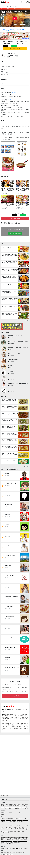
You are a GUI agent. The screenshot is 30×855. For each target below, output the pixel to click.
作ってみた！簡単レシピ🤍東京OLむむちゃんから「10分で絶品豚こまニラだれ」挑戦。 (9, 427)
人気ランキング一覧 (24, 676)
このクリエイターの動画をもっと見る (15, 218)
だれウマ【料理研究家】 (13, 359)
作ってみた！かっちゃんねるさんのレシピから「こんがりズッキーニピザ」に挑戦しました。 (10, 460)
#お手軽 (15, 30)
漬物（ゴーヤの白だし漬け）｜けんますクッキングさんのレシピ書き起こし (10, 314)
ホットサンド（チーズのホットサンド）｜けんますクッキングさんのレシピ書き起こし (7, 189)
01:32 (9, 100)
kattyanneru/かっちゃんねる (14, 353)
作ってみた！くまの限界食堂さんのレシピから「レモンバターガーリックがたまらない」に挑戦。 (10, 454)
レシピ (7, 795)
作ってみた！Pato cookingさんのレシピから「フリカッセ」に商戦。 (9, 407)
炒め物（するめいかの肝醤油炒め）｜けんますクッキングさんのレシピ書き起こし (22, 189)
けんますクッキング (12, 365)
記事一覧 (26, 466)
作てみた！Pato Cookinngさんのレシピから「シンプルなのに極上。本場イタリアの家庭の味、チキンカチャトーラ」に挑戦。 (10, 413)
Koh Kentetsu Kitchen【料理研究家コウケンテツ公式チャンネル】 (18, 341)
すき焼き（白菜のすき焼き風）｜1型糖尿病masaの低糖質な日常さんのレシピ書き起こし (22, 204)
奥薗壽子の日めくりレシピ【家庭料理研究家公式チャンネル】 (18, 383)
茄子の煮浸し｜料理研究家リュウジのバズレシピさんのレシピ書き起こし (10, 306)
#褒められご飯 (14, 29)
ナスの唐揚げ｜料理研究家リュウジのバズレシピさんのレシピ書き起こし (10, 299)
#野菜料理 (5, 29)
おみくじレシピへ (15, 696)
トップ (2, 795)
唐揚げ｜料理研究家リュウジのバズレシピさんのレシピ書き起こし (10, 247)
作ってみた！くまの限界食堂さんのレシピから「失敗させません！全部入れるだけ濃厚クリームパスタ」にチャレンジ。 (10, 400)
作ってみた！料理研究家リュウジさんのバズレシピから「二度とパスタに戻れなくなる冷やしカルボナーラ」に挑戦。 (10, 440)
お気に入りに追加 (16, 48)
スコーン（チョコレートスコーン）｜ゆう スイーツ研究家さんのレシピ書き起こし (7, 204)
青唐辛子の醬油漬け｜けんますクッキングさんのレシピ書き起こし (10, 292)
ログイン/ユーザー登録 (15, 233)
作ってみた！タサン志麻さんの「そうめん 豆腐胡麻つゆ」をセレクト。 (10, 420)
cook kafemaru (11, 377)
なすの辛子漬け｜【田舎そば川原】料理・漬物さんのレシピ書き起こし (9, 262)
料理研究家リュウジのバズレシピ (14, 335)
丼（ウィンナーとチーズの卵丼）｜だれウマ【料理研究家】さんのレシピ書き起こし (10, 270)
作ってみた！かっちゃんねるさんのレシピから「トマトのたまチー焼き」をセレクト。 (10, 434)
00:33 (14, 92)
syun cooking (11, 389)
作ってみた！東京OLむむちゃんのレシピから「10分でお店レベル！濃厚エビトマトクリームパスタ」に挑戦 (9, 447)
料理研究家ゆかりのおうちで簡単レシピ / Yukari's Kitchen (18, 347)
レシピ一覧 (26, 320)
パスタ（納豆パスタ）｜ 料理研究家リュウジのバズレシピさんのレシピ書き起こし (10, 255)
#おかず (9, 29)
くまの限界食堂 (11, 53)
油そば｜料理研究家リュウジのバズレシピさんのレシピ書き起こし (10, 284)
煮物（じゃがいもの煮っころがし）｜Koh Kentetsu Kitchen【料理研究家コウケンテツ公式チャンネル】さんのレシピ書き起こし (10, 277)
